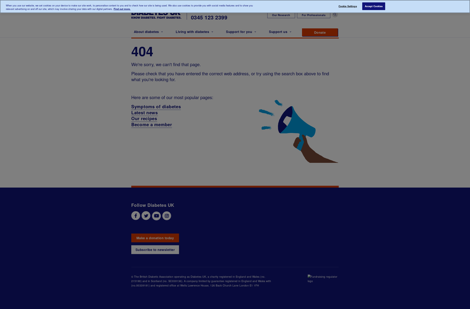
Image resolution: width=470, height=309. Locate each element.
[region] (235, 6)
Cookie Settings (348, 6)
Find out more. (122, 9)
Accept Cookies (374, 6)
